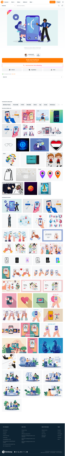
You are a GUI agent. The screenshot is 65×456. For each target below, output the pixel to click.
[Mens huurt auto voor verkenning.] (28, 361)
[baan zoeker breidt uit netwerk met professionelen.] (53, 391)
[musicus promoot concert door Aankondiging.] (51, 361)
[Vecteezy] (2, 2)
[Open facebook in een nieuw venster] (14, 451)
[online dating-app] (51, 345)
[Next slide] (60, 104)
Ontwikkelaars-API (7, 439)
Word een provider (43, 436)
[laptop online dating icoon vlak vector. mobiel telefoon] (40, 300)
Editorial (25, 2)
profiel (22, 104)
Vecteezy (5, 432)
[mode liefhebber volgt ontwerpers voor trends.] (53, 376)
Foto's (12, 2)
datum (35, 104)
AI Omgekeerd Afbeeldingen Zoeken (7, 442)
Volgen (37, 55)
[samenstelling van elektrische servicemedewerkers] (49, 130)
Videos (18, 2)
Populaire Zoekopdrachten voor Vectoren (27, 436)
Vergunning (23, 430)
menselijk (29, 104)
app (40, 104)
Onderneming (6, 435)
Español (58, 432)
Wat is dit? (13, 74)
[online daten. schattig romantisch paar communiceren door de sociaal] (20, 248)
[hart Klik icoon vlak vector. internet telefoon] (25, 300)
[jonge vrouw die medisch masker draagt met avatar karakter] (42, 116)
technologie (52, 104)
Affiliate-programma (25, 433)
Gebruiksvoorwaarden (44, 452)
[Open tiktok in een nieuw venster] (22, 451)
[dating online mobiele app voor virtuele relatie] (11, 286)
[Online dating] (28, 116)
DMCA (22, 432)
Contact (42, 432)
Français (58, 437)
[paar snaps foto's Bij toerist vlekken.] (32, 391)
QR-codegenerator (7, 446)
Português (59, 433)
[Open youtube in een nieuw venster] (27, 451)
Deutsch (58, 435)
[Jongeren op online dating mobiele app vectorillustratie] (12, 206)
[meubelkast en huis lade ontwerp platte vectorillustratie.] (33, 159)
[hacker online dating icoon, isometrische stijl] (9, 221)
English (58, 430)
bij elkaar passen (6, 104)
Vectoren (6, 2)
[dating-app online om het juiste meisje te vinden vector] (11, 330)
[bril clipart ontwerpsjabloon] (8, 144)
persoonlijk (15, 104)
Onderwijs (5, 437)
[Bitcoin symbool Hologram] (22, 144)
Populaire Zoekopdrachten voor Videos (27, 442)
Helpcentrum (43, 430)
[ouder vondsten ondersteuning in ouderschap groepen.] (12, 376)
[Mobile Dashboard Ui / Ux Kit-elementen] (56, 116)
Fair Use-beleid (58, 452)
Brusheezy (5, 430)
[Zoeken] (58, 5)
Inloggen (57, 2)
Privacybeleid (51, 452)
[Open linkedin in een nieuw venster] (18, 451)
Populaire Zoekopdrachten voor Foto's (27, 439)
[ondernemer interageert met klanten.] (12, 391)
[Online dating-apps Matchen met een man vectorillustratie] (11, 130)
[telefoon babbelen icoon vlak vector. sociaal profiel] (9, 300)
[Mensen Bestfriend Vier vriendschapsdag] (39, 144)
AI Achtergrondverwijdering (9, 444)
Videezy (4, 433)
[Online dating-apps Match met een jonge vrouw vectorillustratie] (11, 116)
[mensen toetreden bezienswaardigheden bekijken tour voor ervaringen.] (12, 405)
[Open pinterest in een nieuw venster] (20, 451)
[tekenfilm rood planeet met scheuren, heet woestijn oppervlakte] (30, 188)
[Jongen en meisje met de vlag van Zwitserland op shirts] (54, 159)
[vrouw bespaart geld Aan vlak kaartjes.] (32, 376)
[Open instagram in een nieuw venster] (16, 451)
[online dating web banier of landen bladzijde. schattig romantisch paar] (31, 286)
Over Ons (43, 433)
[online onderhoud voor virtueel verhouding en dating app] (14, 345)
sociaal (45, 104)
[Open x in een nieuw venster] (25, 451)
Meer (31, 2)
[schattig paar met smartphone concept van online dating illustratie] (9, 361)
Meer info (5, 77)
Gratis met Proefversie (32, 60)
